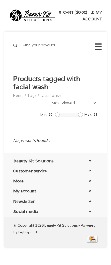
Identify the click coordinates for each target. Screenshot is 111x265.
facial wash (50, 95)
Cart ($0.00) (75, 12)
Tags (32, 95)
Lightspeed (27, 232)
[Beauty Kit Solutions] (32, 16)
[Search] (15, 45)
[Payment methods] (92, 239)
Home (18, 95)
